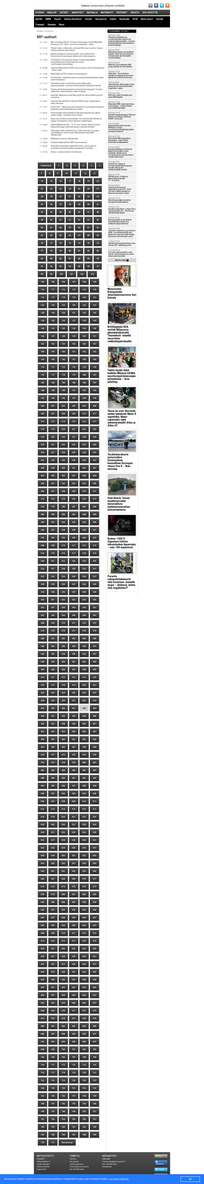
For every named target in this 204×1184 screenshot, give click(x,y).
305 (73, 538)
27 (98, 189)
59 (70, 227)
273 (53, 499)
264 (84, 483)
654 (84, 987)
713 (73, 1065)
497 (73, 786)
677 (73, 1018)
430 (63, 700)
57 (51, 227)
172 (63, 367)
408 (84, 669)
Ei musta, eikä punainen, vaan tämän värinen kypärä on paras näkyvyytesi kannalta (121, 253)
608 (42, 933)
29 (51, 196)
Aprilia (38, 19)
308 (42, 545)
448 (63, 724)
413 (73, 677)
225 (53, 437)
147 (53, 336)
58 (60, 227)
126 (84, 305)
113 (73, 290)
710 (42, 1065)
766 (63, 1135)
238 (63, 452)
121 (94, 297)
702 (84, 1049)
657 (53, 995)
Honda (88, 19)
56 (42, 227)
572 (42, 887)
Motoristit (107, 12)
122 (42, 305)
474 (84, 755)
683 (73, 1026)
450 (84, 724)
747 (53, 1111)
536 (42, 840)
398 (42, 662)
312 (84, 545)
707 (73, 1057)
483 (53, 770)
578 (42, 894)
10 (66, 173)
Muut (61, 24)
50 (51, 220)
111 (53, 290)
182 (42, 383)
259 (94, 476)
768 (84, 1135)
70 (42, 243)
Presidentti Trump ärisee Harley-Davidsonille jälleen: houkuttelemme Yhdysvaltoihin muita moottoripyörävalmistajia (73, 62)
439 (94, 708)
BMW (48, 19)
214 (63, 421)
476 (42, 762)
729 (53, 1088)
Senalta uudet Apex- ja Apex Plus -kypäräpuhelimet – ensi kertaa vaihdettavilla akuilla (122, 210)
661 (94, 995)
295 (94, 522)
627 (53, 956)
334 (63, 576)
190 (63, 390)
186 (84, 383)
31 (70, 196)
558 (84, 863)
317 (73, 553)
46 (79, 212)
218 (42, 429)
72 (60, 243)
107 (73, 282)
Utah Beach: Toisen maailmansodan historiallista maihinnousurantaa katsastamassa (119, 503)
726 (84, 1080)
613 (94, 933)
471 (53, 755)
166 (63, 359)
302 (42, 538)
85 (51, 259)
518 (42, 817)
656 (42, 995)
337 (94, 576)
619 (94, 941)
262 (63, 483)
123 (53, 305)
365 (73, 615)
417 (53, 685)
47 (88, 212)
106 (63, 282)
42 (42, 212)
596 (42, 918)
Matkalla (92, 12)
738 (84, 1096)
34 (98, 196)
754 (63, 1119)
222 (84, 429)
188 (42, 390)
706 (63, 1057)
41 (98, 204)
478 (63, 762)
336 (84, 576)
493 (94, 778)
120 (84, 297)
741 (53, 1104)
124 (63, 305)
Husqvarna (101, 19)
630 (84, 956)
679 (94, 1018)
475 (94, 755)
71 (51, 243)
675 (53, 1018)
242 (42, 460)
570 (84, 879)
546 (84, 848)
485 (73, 770)
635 (73, 964)
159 (53, 352)
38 (70, 204)
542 (42, 848)
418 (63, 685)
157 (94, 344)
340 (63, 584)
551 (73, 855)
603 (53, 925)
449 (73, 724)
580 (63, 894)
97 (98, 266)
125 (73, 305)
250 (63, 468)
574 (63, 887)
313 (94, 545)
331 (94, 569)
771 (53, 1142)
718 (63, 1073)
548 (42, 855)
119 (73, 297)
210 (84, 414)
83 (98, 251)
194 (42, 398)
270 (84, 491)
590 (42, 910)
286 (63, 514)
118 (63, 297)
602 (42, 925)
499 (94, 786)
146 (42, 336)
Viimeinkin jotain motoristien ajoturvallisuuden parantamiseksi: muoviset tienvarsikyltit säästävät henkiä (76, 84)
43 (51, 212)
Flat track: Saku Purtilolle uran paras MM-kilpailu (120, 95)
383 (73, 638)
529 (94, 824)
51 (60, 220)
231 (53, 445)
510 (84, 801)
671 (73, 1011)
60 (79, 227)
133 (94, 313)
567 (53, 879)
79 (60, 251)
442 (63, 716)
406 (63, 669)
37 (60, 204)
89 (88, 259)
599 (73, 918)
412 (63, 677)
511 (94, 801)
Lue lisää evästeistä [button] (119, 1179)
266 (42, 491)
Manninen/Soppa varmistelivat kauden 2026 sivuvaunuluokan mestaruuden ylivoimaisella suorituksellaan (121, 54)
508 (63, 801)
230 (42, 445)
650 (42, 987)
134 (42, 321)
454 (63, 731)
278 (42, 507)
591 (53, 910)
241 (94, 452)
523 (94, 817)
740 (42, 1104)
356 (42, 607)
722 (42, 1080)
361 (94, 607)
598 (63, 918)
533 (73, 832)
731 (73, 1088)
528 (84, 824)
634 (63, 964)
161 (73, 352)
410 (42, 677)
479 (73, 762)
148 (63, 336)
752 (42, 1119)
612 (84, 933)
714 (84, 1065)
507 (53, 801)
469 (94, 747)
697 (94, 1042)
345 (53, 592)
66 (70, 235)
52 (70, 220)
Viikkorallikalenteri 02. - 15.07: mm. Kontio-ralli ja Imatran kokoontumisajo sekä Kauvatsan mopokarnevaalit (75, 125)
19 (88, 181)
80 (70, 251)
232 (63, 445)
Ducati (57, 19)
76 (98, 243)
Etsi (160, 1156)
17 (70, 181)
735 (53, 1096)
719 (73, 1073)
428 (42, 700)
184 (63, 383)
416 (42, 685)
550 (63, 855)
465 (53, 747)
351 (53, 600)
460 (63, 739)
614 (42, 941)
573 (53, 887)
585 (53, 902)
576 (84, 887)
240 (84, 452)
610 (63, 933)
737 (73, 1096)
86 (60, 259)
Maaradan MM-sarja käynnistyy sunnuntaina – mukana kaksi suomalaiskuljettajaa (121, 105)
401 (73, 662)
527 (73, 824)
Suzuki (159, 19)
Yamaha (51, 24)
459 (53, 739)
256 (63, 476)
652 (63, 987)
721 (94, 1073)
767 (73, 1135)
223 (94, 429)
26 (88, 189)
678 (84, 1018)
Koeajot (51, 12)
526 (63, 824)
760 (63, 1127)
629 (73, 956)
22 (51, 189)
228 (84, 437)
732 (84, 1088)
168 (84, 359)
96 (88, 266)
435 (53, 708)
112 (63, 290)
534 (84, 832)
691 (94, 1034)
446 (42, 724)
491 (73, 778)
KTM (135, 19)
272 (42, 499)
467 (73, 747)
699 (53, 1049)
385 (94, 638)
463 (94, 739)
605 (73, 925)
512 (42, 809)
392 (42, 654)
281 (73, 507)
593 (73, 910)
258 (84, 476)
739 (94, 1096)
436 (63, 708)
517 (94, 809)
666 (84, 1003)
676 (63, 1018)
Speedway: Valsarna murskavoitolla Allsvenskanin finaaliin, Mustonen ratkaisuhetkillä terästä (120, 166)
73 (70, 243)
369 (53, 623)
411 (53, 677)
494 (42, 786)
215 (73, 421)
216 (84, 421)
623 (73, 949)
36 (51, 204)
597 (53, 918)
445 (94, 716)
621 (53, 949)
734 (42, 1096)
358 (63, 607)
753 (53, 1119)
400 (63, 662)
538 (63, 840)
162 (84, 352)
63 (42, 235)
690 (84, 1034)
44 (60, 212)
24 (70, 189)
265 (94, 483)
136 (63, 321)
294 (84, 522)
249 (53, 468)
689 (73, 1034)
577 (94, 887)
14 (42, 181)
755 (73, 1119)
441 (53, 716)
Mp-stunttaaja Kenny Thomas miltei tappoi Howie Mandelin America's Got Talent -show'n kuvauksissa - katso (76, 43)
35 (42, 204)
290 (42, 522)
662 (42, 1003)
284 (42, 514)
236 (42, 452)
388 (63, 646)
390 (84, 646)
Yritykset (121, 12)
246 (84, 460)
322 (63, 561)
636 (84, 964)
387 (53, 646)
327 (53, 569)
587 (73, 902)
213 (53, 421)
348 (84, 592)
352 (63, 600)
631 (94, 956)
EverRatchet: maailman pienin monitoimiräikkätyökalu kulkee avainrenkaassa (77, 78)
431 (73, 700)
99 (51, 274)
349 (94, 592)
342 (84, 584)
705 (53, 1057)
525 (53, 824)
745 (94, 1104)
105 (53, 282)
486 (84, 770)
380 (42, 638)
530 (42, 832)
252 (84, 468)
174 (84, 367)
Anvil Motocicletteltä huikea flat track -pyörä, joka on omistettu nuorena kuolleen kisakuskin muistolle (73, 147)
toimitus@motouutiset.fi (79, 1167)
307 (94, 538)
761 (73, 1127)
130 (63, 313)
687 (53, 1034)
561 (53, 871)
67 (79, 235)
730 (63, 1088)
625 (94, 949)
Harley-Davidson (73, 19)
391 (94, 646)
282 (84, 507)
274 (63, 499)
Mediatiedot (107, 1167)
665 (73, 1003)
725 (73, 1080)
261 (53, 483)
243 (53, 460)
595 (94, 910)
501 (53, 793)
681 (53, 1026)
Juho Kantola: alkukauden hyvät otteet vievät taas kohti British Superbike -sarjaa (121, 85)
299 (73, 530)
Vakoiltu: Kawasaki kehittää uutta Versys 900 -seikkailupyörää (121, 243)
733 (94, 1088)
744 (84, 1104)
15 (51, 181)
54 (88, 220)
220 (63, 429)
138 (84, 321)
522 (84, 817)
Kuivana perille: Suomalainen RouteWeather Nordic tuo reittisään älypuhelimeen (120, 221)
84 (42, 259)
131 (73, 313)
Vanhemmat (67, 1142)
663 (53, 1003)
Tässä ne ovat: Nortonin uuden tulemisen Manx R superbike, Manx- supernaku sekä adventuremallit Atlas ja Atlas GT (122, 418)
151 (94, 336)
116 (42, 297)
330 (84, 569)
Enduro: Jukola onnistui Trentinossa (66, 152)
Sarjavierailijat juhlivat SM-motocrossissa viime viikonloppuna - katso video (77, 69)
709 (94, 1057)
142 (63, 328)
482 (42, 770)
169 (94, 359)
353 (73, 600)
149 (73, 336)
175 (94, 367)
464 (42, 747)
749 (73, 1111)
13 (94, 173)
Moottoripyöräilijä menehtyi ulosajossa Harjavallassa (119, 200)
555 (53, 863)
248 (42, 468)
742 (63, 1104)
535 (94, 832)
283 (94, 507)
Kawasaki (124, 19)
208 (63, 414)
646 (63, 980)
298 (63, 530)
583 (94, 894)
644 (42, 980)
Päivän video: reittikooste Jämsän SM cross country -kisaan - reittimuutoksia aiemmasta (77, 49)
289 (94, 514)
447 (53, 724)
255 (53, 476)
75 (88, 243)
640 (63, 972)
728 (42, 1088)
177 (53, 375)
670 (63, 1011)
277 (94, 499)
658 (63, 995)
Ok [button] (190, 1179)
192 (84, 390)
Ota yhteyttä (150, 12)
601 (94, 918)
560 (42, 871)
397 (94, 654)
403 (94, 662)
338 (42, 584)
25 (79, 189)
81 (79, 251)
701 (73, 1049)
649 (94, 980)
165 (53, 359)
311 (73, 545)
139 (94, 321)
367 (94, 615)
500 (42, 793)
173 (73, 367)
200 (42, 406)
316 (63, 553)
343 (94, 584)
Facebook (159, 1164)
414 (84, 677)
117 (53, 297)
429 (53, 700)
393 (53, 654)
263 (73, 483)
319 (94, 553)
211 (94, 414)
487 (94, 770)
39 (79, 204)
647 (73, 980)
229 (94, 437)
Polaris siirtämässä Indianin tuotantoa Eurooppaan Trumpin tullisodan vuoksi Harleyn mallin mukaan (77, 90)
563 (73, 871)
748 (63, 1111)
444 (84, 716)
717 (53, 1073)
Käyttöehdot (41, 1169)
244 (63, 460)
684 (84, 1026)
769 (94, 1135)
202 (63, 406)
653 (73, 987)
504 (84, 793)
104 (42, 282)
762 (84, 1127)
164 (42, 359)
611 (73, 933)
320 (42, 561)
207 (53, 414)
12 (85, 173)
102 (82, 274)
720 (84, 1073)
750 (84, 1111)
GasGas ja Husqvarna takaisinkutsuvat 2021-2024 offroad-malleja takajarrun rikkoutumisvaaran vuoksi (119, 189)
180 (84, 375)
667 (94, 1003)
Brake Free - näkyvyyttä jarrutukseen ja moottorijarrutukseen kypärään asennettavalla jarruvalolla (77, 108)
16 (60, 181)
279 (53, 507)
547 (94, 848)
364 (63, 615)
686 (42, 1034)
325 (94, 561)
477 (53, 762)
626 (42, 956)
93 (60, 266)
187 (94, 383)
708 (84, 1057)
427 (94, 693)
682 (63, 1026)
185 (73, 383)
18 (79, 181)
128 (42, 313)
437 (73, 708)
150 (84, 336)
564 (84, 871)
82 (88, 251)
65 (60, 235)
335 (73, 576)
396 (84, 654)
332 (42, 576)
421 (94, 685)
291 (53, 522)
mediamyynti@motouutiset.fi (113, 1161)
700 (63, 1049)
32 (79, 196)
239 (73, 452)
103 (92, 274)
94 (70, 266)
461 (73, 739)
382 (63, 638)
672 (84, 1011)
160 (63, 352)
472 (63, 755)
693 (53, 1042)
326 (42, 569)
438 (84, 708)
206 (42, 414)
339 (53, 584)
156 (84, 344)
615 (53, 941)
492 (84, 778)
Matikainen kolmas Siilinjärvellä (64, 138)
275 (73, 499)
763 (94, 1127)
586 (63, 902)
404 (42, 669)
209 (73, 414)
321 (53, 561)
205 (94, 406)
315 (53, 553)
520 (63, 817)
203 (73, 406)
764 (42, 1135)
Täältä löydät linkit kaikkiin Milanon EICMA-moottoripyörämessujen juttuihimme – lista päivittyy (122, 376)
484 (63, 770)
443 (73, 716)
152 (42, 344)
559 (94, 863)
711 (53, 1065)
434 (42, 708)
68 (88, 235)
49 (42, 220)
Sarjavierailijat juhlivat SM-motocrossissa (69, 142)
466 (63, 747)
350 (42, 600)
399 (53, 662)
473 (73, 755)
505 (94, 793)
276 (84, 499)
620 (42, 949)
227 (73, 437)
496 (63, 786)
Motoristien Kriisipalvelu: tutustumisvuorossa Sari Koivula (122, 293)
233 (73, 445)
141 (53, 328)
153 (53, 344)
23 (60, 189)
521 (73, 817)
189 (53, 390)
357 (53, 607)
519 (53, 817)
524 (42, 824)
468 (84, 747)
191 (73, 390)
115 (94, 290)
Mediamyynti (109, 1155)
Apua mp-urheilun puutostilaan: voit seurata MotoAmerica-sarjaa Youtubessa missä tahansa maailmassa (76, 120)
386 (42, 646)
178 (63, 375)
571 (94, 879)
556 (63, 863)
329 (73, 569)
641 (73, 972)
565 (94, 871)
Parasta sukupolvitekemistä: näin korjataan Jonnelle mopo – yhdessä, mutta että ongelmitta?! (121, 582)
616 (63, 941)
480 (84, 762)
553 (94, 855)
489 (53, 778)
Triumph (39, 24)
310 (63, 545)
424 (63, 693)
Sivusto (135, 12)
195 (53, 398)
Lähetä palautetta (76, 1164)
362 (42, 615)
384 (84, 638)
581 (73, 894)
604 (63, 925)
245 (73, 460)
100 (61, 274)
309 (53, 545)
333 (53, 576)
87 (70, 259)
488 (42, 778)
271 (94, 491)
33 (88, 196)
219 (53, 429)
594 (84, 910)
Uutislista (49, 31)
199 (94, 398)
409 (94, 669)
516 (84, 809)
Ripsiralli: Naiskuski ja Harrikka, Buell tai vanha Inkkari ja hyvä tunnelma (77, 96)
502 (63, 793)
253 (94, 468)
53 (79, 220)
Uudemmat (46, 165)
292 (63, 522)
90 (98, 259)
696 (84, 1042)
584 (42, 902)
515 (73, 809)
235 (94, 445)
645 (53, 980)
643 (94, 972)
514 (63, 809)
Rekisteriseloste (43, 1167)
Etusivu (39, 12)
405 (53, 669)
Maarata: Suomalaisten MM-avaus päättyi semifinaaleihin (120, 65)
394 (63, 654)
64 (51, 235)
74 (79, 243)
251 (73, 468)
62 (98, 227)
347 (73, 592)
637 (94, 964)
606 (84, 925)
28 (42, 196)
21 (42, 189)
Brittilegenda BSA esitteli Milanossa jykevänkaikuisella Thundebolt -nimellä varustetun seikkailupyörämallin (120, 334)
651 (53, 987)
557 (73, 863)
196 (63, 398)
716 (42, 1073)
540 (84, 840)
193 (94, 390)
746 (42, 1111)
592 (63, 910)
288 (84, 514)
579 (53, 894)
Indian (113, 19)
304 (63, 538)
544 (63, 848)
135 (53, 321)
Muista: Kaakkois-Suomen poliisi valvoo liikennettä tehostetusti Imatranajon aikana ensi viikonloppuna (73, 55)
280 (63, 507)
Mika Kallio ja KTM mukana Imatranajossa (69, 74)
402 (84, 662)
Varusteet (78, 12)
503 (73, 793)
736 (63, 1096)
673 (94, 1011)
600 (84, 918)
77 (42, 251)
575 (73, 887)
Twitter (161, 1169)
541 (94, 840)
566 (42, 879)
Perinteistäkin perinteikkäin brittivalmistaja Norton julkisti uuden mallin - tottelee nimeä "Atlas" (75, 114)
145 (94, 328)
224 (42, 437)
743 (73, 1104)
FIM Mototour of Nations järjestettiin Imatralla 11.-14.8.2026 (118, 178)
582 (84, 894)
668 (42, 1011)
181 (94, 375)
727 (94, 1080)
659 (73, 995)
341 (73, 584)
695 (73, 1042)
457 (94, 731)
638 (42, 972)
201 (53, 406)
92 (51, 266)
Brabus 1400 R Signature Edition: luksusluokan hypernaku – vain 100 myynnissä (122, 543)
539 (73, 840)
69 (98, 235)
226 (63, 437)
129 (53, 313)
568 (63, 879)
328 (63, 569)
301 (94, 530)
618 (84, 941)
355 (94, 600)
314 (42, 553)
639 (53, 972)
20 (98, 181)
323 (73, 561)
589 (94, 902)
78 (51, 251)
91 (42, 266)
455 (73, 731)
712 (63, 1065)
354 (84, 600)
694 (63, 1042)
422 (42, 693)
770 (42, 1142)
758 (42, 1127)
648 (84, 980)
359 (73, 607)
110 (42, 290)
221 (73, 429)
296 (42, 530)
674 (42, 1018)
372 (84, 623)
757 (94, 1119)
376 (63, 631)
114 (84, 290)
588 (84, 902)
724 (63, 1080)
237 (53, 452)
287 (73, 514)
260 (42, 483)
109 (94, 282)
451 (94, 724)
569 (73, 879)
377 (73, 631)
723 (53, 1080)
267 (53, 491)
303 (53, 538)
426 (84, 693)
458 (42, 739)
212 (42, 421)
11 (76, 173)
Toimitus (75, 1155)
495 (53, 786)
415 (94, 677)
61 (88, 227)
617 (73, 941)
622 (63, 949)
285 (53, 514)
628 (63, 956)
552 (84, 855)
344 (42, 592)
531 (53, 832)
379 (94, 631)
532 (63, 832)
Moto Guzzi (147, 19)
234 (84, 445)
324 (84, 561)
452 (42, 731)
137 (73, 321)
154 (63, 344)
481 (94, 762)
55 (98, 220)
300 (84, 530)
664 (63, 1003)
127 (94, 305)
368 (42, 623)
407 (73, 669)
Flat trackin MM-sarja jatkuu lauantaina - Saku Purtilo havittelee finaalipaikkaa (119, 139)
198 (84, 398)
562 (63, 871)
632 (42, 964)
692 (42, 1042)
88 (79, 259)
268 (63, 491)
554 (42, 863)
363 (53, 615)
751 (94, 1111)
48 (98, 212)
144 (84, 328)
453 (53, 731)
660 (84, 995)
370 (63, 623)
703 (94, 1049)
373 (94, 623)
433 (94, 700)
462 (84, 739)
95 (79, 266)
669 (53, 1011)
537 (53, 840)
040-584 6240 (78, 1169)
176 (42, 375)
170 (42, 367)
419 (73, 685)
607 (94, 925)
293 (73, 522)
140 (42, 328)
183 (53, 383)
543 (53, 848)
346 (63, 592)
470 (42, 755)
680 (42, 1026)
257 (73, 476)
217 (94, 421)
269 (73, 491)
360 (84, 607)
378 (84, 631)
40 (88, 204)
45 (70, 212)
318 (84, 553)
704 (42, 1057)
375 (53, 631)
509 (73, 801)
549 (53, 855)
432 (84, 700)
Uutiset (64, 12)
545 (73, 848)
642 (84, 972)
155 (73, 344)
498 (84, 786)
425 (73, 693)
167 (73, 359)
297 (53, 530)
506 (42, 801)
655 (94, 987)
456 (84, 731)
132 (84, 313)
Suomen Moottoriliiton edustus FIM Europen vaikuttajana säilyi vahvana (75, 102)
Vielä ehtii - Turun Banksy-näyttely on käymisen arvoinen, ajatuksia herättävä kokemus (121, 74)
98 (42, 274)
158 (42, 352)
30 (60, 196)
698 (42, 1049)
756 (84, 1119)
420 (84, 685)
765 (53, 1135)
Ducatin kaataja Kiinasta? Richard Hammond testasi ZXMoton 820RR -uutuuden (121, 116)
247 (94, 460)
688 (63, 1034)
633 (53, 964)
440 (42, 716)
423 (53, 693)
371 (73, 623)
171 (53, 367)
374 (42, 631)
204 (84, 406)
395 (73, 654)
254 (42, 476)
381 (53, 638)
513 (53, 809)
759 (53, 1127)
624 (84, 949)
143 (73, 328)
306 (84, 538)
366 (84, 615)
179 (73, 375)
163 (94, 352)
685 (94, 1026)
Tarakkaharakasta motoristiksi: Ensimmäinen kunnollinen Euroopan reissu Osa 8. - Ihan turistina (120, 462)
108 (84, 282)
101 (71, 274)
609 (53, 933)
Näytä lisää (121, 260)
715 (94, 1065)
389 (73, 646)
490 (63, 778)
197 (73, 398)
